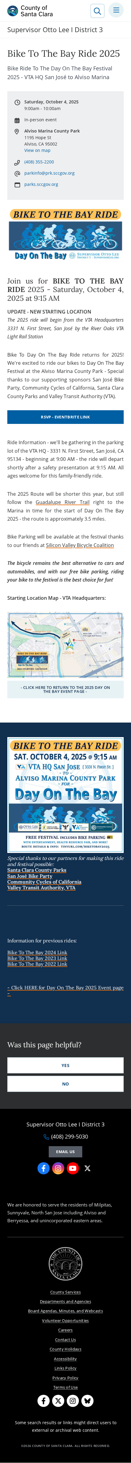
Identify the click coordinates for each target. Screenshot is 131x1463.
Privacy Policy (65, 1378)
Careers (65, 1330)
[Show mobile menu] (116, 10)
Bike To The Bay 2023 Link (37, 958)
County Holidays (65, 1349)
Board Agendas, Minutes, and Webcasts (65, 1311)
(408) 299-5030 (69, 1137)
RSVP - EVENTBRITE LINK (65, 417)
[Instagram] (73, 1401)
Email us (65, 1151)
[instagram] (58, 1168)
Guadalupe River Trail (62, 502)
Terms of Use (65, 1387)
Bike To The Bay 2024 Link (37, 952)
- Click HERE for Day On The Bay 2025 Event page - (65, 990)
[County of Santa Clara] (30, 11)
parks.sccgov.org (41, 184)
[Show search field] (97, 11)
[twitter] (87, 1168)
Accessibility (65, 1358)
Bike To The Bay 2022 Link (37, 964)
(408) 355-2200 (39, 162)
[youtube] (73, 1168)
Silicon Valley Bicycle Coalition (80, 545)
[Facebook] (43, 1401)
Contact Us (65, 1339)
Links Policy (66, 1368)
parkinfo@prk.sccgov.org (49, 173)
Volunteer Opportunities (65, 1320)
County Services (65, 1292)
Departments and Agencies (65, 1301)
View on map (37, 150)
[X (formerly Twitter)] (58, 1401)
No (65, 1084)
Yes (65, 1065)
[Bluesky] (87, 1401)
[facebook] (43, 1168)
